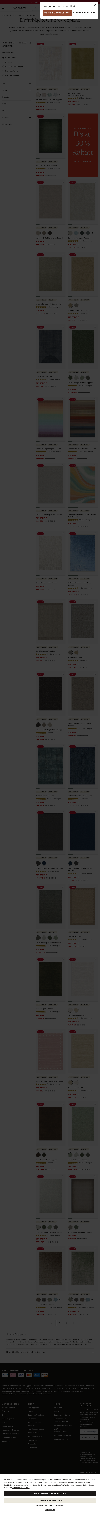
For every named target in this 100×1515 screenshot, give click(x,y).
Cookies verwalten (50, 1500)
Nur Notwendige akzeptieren (50, 1505)
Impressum (50, 1509)
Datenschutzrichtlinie (21, 1488)
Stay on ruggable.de (84, 12)
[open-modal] (95, 5)
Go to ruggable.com (57, 13)
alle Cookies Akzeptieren (50, 1493)
